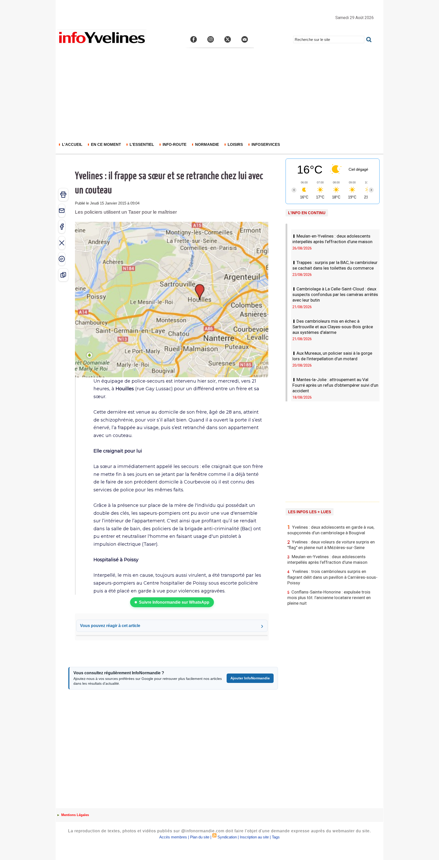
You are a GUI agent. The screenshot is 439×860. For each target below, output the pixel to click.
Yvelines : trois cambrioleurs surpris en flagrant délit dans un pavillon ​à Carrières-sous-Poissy (332, 577)
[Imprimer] (63, 194)
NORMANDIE (206, 144)
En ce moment (105, 144)
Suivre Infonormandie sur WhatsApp (174, 602)
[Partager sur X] (61, 243)
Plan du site (199, 837)
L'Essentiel (141, 144)
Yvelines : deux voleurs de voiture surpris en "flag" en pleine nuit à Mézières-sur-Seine (331, 544)
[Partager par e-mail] (61, 210)
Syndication (227, 837)
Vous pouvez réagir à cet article (110, 625)
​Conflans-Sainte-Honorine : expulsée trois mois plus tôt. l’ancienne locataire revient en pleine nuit (329, 597)
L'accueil (71, 144)
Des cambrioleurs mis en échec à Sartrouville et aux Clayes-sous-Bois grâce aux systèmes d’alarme (332, 327)
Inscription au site (254, 837)
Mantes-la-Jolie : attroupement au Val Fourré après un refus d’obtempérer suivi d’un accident (335, 385)
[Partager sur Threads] (61, 259)
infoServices (265, 144)
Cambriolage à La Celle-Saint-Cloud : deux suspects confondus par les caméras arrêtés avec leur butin (335, 294)
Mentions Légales (74, 815)
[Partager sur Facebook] (61, 226)
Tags (276, 837)
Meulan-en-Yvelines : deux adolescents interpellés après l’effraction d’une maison (327, 559)
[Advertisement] (219, 98)
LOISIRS (235, 144)
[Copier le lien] (63, 275)
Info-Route (174, 144)
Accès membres (173, 837)
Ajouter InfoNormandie (250, 678)
